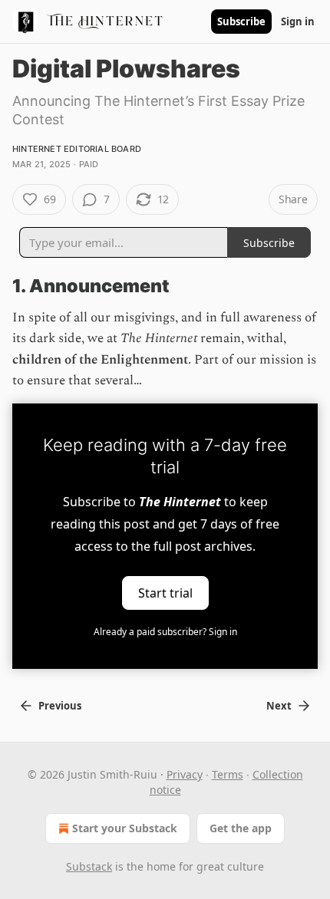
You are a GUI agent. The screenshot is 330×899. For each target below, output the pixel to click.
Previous (59, 706)
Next (279, 706)
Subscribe (241, 21)
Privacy (185, 774)
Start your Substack (124, 828)
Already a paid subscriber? (165, 631)
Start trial (165, 592)
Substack (89, 866)
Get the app (241, 828)
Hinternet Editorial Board (76, 148)
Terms (227, 774)
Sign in (298, 21)
